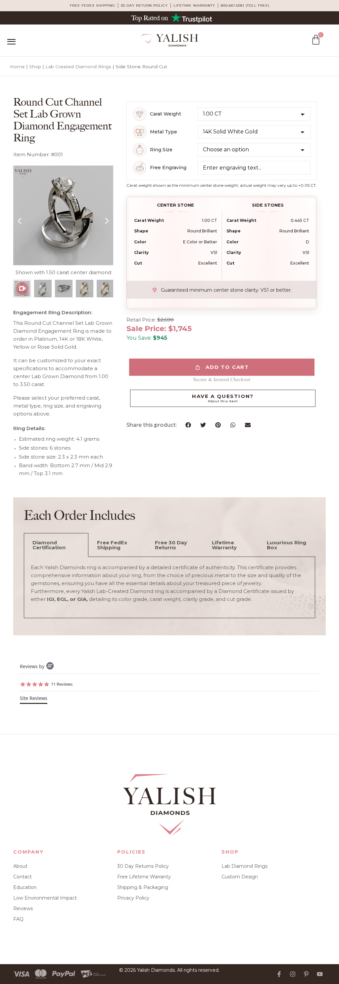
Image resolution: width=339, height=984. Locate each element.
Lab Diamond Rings (244, 866)
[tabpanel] (169, 587)
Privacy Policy (133, 898)
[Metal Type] (140, 132)
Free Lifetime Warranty (144, 877)
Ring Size (161, 150)
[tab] (33, 699)
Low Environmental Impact (45, 898)
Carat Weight (165, 114)
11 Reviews (62, 684)
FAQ (18, 919)
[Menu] (11, 42)
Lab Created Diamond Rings (78, 66)
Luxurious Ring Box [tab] (286, 545)
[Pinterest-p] (306, 974)
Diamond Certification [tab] (49, 545)
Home (17, 66)
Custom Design (239, 877)
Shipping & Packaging (142, 887)
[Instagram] (293, 974)
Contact (22, 877)
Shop (35, 66)
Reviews (23, 908)
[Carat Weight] (140, 114)
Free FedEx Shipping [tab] (112, 545)
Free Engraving (168, 168)
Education (25, 887)
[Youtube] (320, 974)
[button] (188, 425)
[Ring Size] (140, 150)
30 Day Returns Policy (143, 866)
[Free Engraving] (140, 167)
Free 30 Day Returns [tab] (171, 545)
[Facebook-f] (279, 974)
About (20, 866)
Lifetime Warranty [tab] (224, 545)
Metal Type (163, 132)
